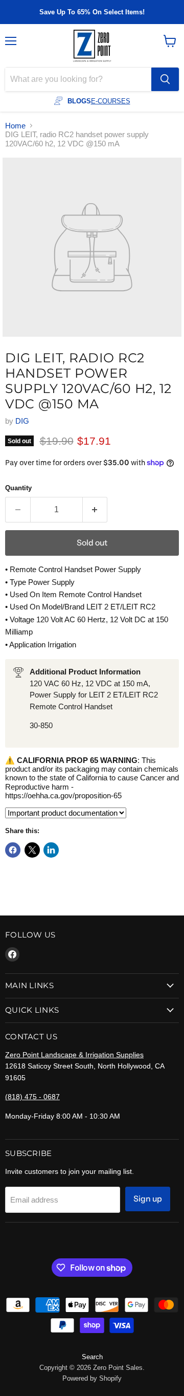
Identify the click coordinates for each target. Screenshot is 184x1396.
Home (15, 125)
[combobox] (78, 79)
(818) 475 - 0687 (32, 1097)
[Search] (165, 79)
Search (92, 1357)
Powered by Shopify (92, 1378)
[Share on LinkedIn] (51, 850)
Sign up (147, 1199)
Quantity (18, 488)
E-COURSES (110, 101)
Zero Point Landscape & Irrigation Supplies (74, 1055)
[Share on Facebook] (12, 850)
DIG (22, 421)
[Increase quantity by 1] (95, 509)
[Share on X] (32, 850)
